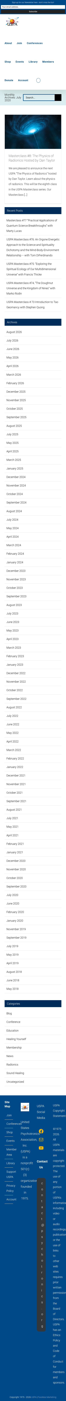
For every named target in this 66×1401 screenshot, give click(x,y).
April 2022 (12, 741)
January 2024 (14, 562)
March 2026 (13, 374)
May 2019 (12, 954)
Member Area (9, 1152)
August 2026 (14, 332)
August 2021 (14, 809)
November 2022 (16, 681)
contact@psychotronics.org (42, 1254)
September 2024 (16, 502)
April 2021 (12, 835)
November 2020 (16, 869)
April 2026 (12, 366)
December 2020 (15, 860)
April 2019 (12, 963)
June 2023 (12, 622)
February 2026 (15, 383)
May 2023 (12, 630)
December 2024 (15, 477)
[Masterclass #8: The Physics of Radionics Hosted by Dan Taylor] (33, 132)
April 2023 (12, 639)
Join (9, 1115)
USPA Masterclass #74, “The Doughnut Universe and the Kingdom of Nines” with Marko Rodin (30, 288)
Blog (9, 1013)
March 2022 (13, 750)
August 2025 (14, 425)
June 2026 (12, 349)
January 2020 (14, 920)
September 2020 (16, 886)
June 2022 (12, 724)
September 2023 (16, 596)
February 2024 (15, 553)
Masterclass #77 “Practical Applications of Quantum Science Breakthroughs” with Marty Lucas (31, 225)
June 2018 (12, 980)
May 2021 (12, 826)
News (9, 1056)
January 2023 (14, 664)
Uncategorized (15, 1081)
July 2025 (12, 434)
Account (9, 1199)
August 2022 (14, 707)
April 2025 (12, 451)
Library (9, 1163)
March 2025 (13, 459)
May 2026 (12, 357)
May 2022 (12, 732)
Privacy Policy (9, 1188)
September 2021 (16, 801)
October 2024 (14, 494)
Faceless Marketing (47, 1397)
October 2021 (14, 792)
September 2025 (16, 417)
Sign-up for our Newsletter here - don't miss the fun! (33, 2)
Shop (9, 1132)
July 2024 (12, 519)
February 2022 (15, 758)
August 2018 (14, 971)
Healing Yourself (16, 1039)
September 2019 (16, 937)
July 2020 (12, 895)
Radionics (12, 1064)
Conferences (9, 1123)
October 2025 (14, 408)
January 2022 (14, 767)
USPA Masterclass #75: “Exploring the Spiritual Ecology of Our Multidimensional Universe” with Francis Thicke (31, 269)
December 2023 (15, 570)
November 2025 (16, 400)
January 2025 (14, 468)
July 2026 (12, 340)
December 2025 (15, 391)
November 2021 (16, 784)
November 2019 (16, 929)
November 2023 (16, 579)
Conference (13, 1022)
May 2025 (12, 442)
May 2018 (12, 988)
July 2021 (12, 818)
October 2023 (14, 587)
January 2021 (14, 852)
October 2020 (14, 878)
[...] (25, 194)
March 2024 (13, 545)
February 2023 (15, 656)
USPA (34, 1397)
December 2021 (15, 775)
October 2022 (14, 690)
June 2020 (12, 903)
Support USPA (9, 1174)
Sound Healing (15, 1073)
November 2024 (16, 485)
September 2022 (16, 698)
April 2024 (12, 536)
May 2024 (12, 528)
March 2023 (13, 647)
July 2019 (12, 946)
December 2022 (15, 673)
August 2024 (14, 511)
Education (12, 1030)
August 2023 (14, 605)
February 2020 (15, 912)
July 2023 (12, 613)
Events (9, 1140)
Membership (14, 1047)
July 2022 (12, 715)
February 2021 (15, 843)
